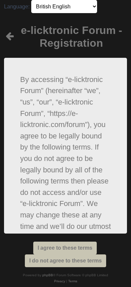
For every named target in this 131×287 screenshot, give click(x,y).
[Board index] (10, 37)
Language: (17, 6)
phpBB (47, 275)
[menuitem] (59, 281)
